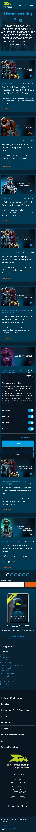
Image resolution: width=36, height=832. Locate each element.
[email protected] (18, 789)
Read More (6, 109)
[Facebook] (9, 806)
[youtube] (22, 806)
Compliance (6, 253)
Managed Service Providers (11, 541)
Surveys (3, 679)
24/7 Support (6, 825)
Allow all (18, 443)
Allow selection (18, 449)
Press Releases (6, 670)
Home (3, 53)
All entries (4, 652)
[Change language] (22, 4)
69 (24, 575)
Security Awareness (19, 310)
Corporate (4, 660)
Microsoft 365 (7, 83)
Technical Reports (8, 313)
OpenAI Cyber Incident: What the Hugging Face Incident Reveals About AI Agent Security (17, 319)
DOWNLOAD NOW (18, 636)
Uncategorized (5, 687)
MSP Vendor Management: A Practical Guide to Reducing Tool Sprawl (17, 548)
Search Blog (5, 581)
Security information (8, 676)
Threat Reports (6, 684)
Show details (25, 437)
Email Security (7, 198)
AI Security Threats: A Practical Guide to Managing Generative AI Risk (17, 490)
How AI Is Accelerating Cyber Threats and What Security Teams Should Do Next (17, 259)
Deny (18, 455)
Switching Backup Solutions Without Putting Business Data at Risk (17, 147)
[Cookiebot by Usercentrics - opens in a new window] (25, 376)
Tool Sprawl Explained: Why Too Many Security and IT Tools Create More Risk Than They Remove (18, 90)
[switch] (31, 416)
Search (31, 584)
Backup (4, 141)
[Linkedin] (18, 806)
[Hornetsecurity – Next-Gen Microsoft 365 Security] (7, 4)
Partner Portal (9, 829)
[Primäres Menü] (31, 4)
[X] (13, 806)
